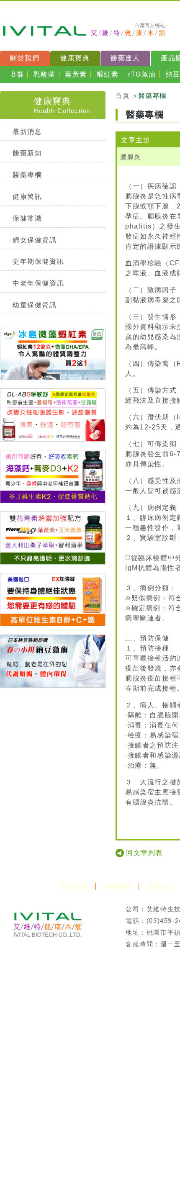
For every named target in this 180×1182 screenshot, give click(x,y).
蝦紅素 (108, 74)
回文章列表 (144, 852)
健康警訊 (27, 196)
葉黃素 (76, 74)
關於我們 (24, 58)
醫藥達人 (125, 58)
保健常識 (27, 218)
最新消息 (27, 131)
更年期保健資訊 (38, 261)
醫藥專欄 (27, 174)
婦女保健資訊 (35, 240)
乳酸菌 (44, 74)
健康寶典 (75, 58)
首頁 (122, 95)
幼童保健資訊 (35, 304)
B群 (17, 74)
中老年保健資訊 (38, 283)
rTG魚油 (142, 74)
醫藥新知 (27, 153)
